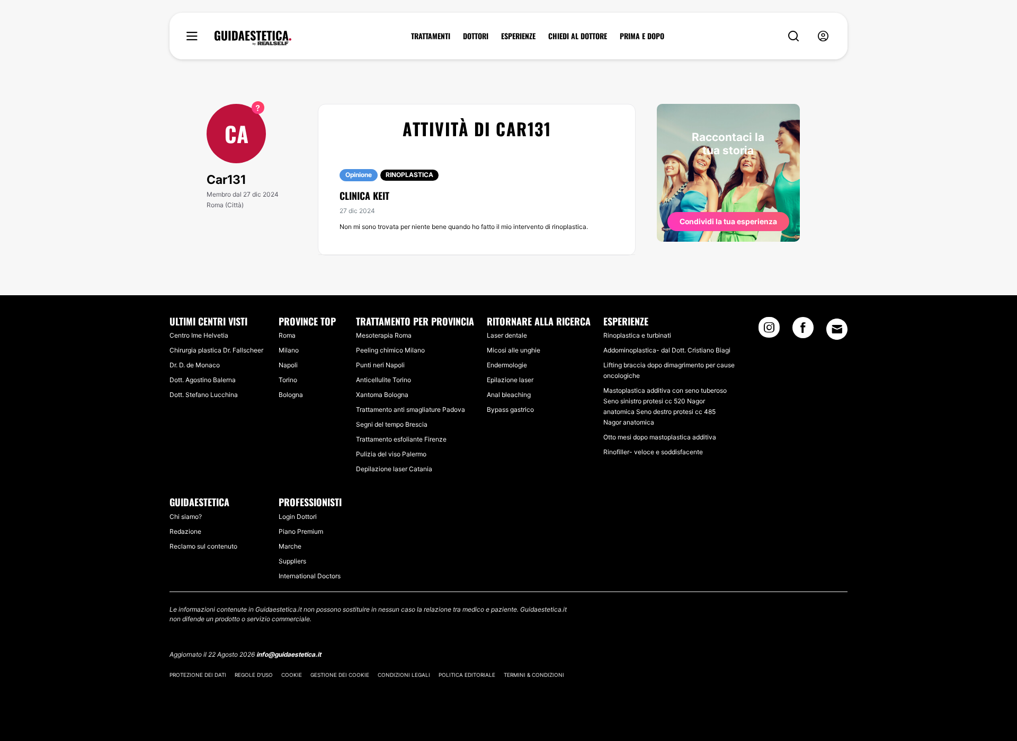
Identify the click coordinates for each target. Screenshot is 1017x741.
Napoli (288, 365)
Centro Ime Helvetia (199, 335)
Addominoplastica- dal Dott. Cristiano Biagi (666, 350)
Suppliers (292, 561)
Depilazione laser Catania (394, 469)
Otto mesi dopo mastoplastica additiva (659, 437)
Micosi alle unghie (513, 350)
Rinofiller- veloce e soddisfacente (653, 452)
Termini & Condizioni (534, 675)
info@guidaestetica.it (288, 654)
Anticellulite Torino (383, 380)
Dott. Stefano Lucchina (204, 395)
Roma (287, 335)
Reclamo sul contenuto (203, 546)
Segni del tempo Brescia (391, 424)
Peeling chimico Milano (390, 350)
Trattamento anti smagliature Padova (410, 409)
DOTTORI (475, 36)
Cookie (291, 675)
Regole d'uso (254, 675)
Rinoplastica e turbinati (637, 335)
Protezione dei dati (198, 675)
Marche (290, 546)
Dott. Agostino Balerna (203, 380)
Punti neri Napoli (380, 365)
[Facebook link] (803, 331)
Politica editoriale (467, 675)
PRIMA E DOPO (642, 36)
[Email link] (837, 329)
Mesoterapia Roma (384, 335)
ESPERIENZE (518, 36)
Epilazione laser (510, 380)
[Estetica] (253, 38)
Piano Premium (301, 531)
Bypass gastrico (510, 409)
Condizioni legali (404, 675)
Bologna (291, 395)
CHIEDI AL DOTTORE (577, 36)
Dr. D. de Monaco (195, 365)
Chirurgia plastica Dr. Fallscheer (216, 350)
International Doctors (310, 576)
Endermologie (507, 365)
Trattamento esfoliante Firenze (401, 439)
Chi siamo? (186, 517)
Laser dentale (507, 335)
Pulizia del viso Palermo (391, 454)
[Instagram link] (769, 331)
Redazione (185, 531)
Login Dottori (298, 517)
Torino (288, 380)
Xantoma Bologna (382, 395)
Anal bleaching (509, 395)
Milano (289, 350)
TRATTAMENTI (430, 36)
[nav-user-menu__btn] (823, 36)
